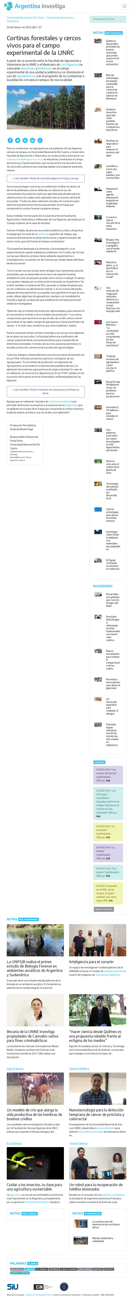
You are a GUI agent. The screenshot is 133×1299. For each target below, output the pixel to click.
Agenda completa (104, 909)
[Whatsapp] (40, 140)
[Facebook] (10, 140)
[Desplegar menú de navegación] (124, 6)
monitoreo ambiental (60, 401)
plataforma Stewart (113, 1194)
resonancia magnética (107, 974)
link (107, 780)
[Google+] (25, 140)
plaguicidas (71, 405)
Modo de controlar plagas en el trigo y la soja (54, 178)
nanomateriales (105, 1128)
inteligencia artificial (115, 971)
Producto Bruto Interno (36, 1202)
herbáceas (45, 68)
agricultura (16, 1194)
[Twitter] (17, 140)
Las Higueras (69, 64)
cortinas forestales (17, 159)
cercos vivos (36, 159)
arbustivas (28, 68)
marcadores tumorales (90, 1131)
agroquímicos (26, 76)
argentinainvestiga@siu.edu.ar (39, 1295)
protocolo (43, 234)
